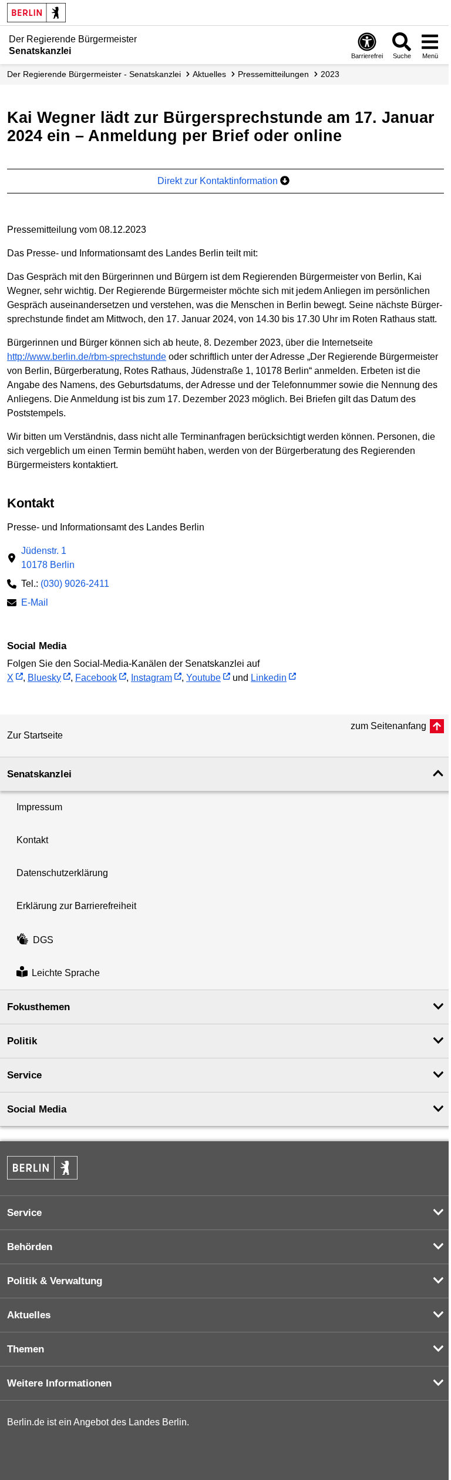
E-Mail (34, 603)
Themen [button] (25, 1349)
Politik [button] (22, 1041)
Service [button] (24, 1075)
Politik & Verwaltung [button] (54, 1281)
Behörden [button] (29, 1246)
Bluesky (44, 678)
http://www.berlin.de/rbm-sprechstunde (86, 357)
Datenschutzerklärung (62, 873)
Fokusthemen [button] (38, 1007)
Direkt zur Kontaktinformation (218, 181)
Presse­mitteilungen (273, 74)
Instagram (151, 678)
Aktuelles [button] (29, 1315)
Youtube (203, 678)
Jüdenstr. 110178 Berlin (48, 558)
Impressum (39, 807)
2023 (330, 74)
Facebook (96, 678)
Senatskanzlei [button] (39, 774)
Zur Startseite (35, 735)
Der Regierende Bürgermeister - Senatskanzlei (94, 74)
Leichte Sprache (66, 973)
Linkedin (269, 678)
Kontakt (32, 840)
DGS (43, 940)
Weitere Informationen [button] (59, 1383)
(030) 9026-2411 (75, 584)
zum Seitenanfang (388, 726)
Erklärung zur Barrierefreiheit (76, 906)
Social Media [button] (36, 1109)
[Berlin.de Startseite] (36, 12)
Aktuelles (209, 74)
